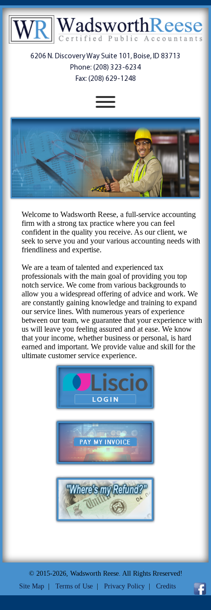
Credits (166, 586)
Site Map (31, 586)
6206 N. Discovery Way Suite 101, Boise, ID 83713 (105, 56)
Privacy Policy (124, 586)
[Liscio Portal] (105, 409)
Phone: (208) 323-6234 (105, 68)
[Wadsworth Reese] (105, 30)
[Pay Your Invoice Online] (105, 465)
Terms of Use (74, 586)
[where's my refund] (105, 521)
